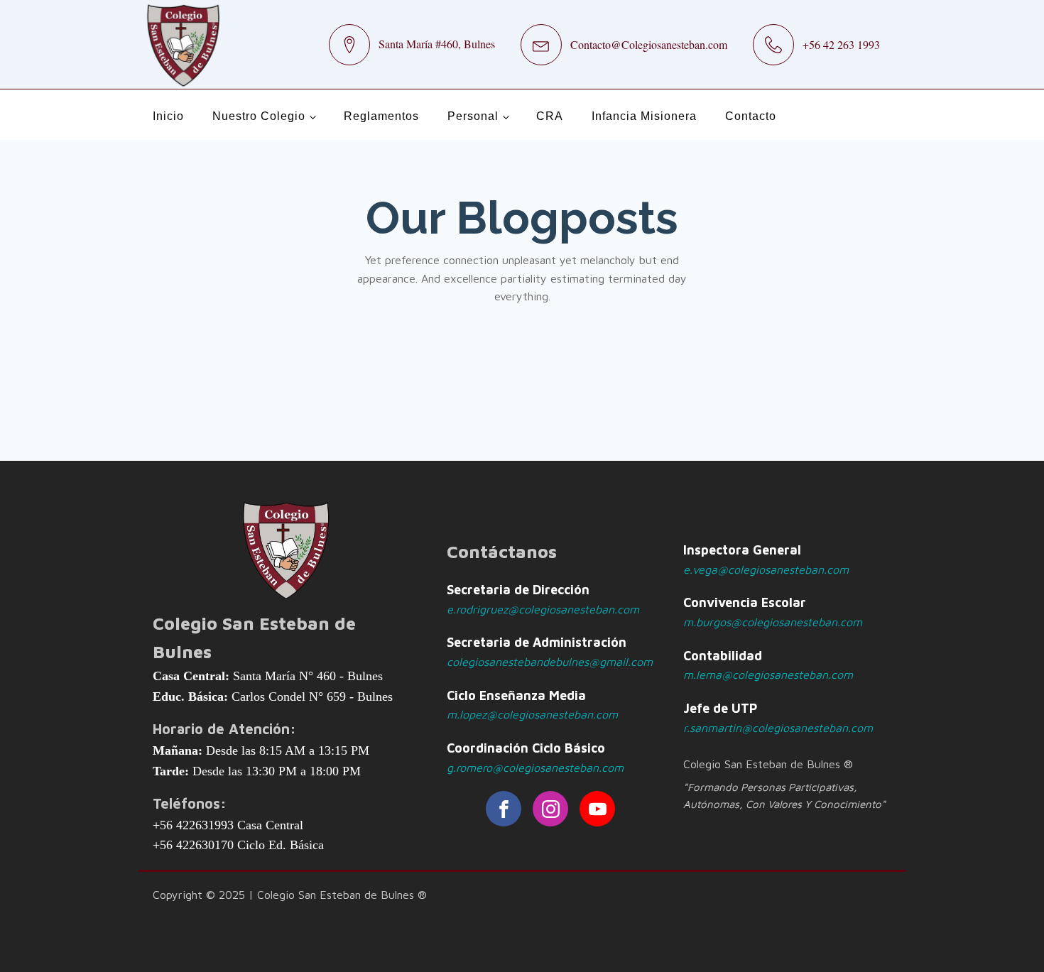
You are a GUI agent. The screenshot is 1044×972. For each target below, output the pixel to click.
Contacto (750, 116)
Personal (473, 116)
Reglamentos (381, 116)
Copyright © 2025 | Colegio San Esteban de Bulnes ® (290, 894)
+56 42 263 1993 (841, 44)
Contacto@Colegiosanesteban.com (648, 44)
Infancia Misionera (644, 116)
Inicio (168, 116)
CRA (549, 116)
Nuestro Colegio (258, 116)
